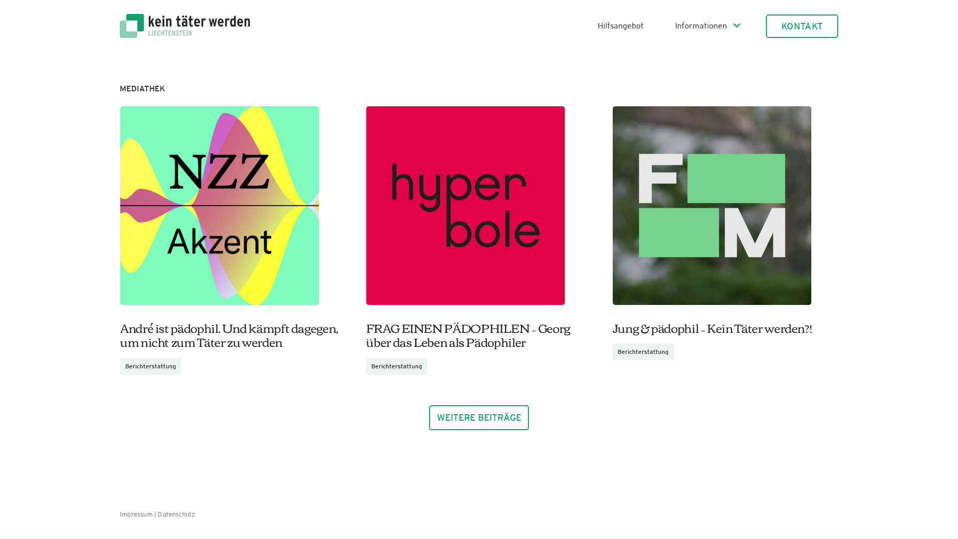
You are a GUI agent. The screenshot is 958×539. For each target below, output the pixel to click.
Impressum (136, 514)
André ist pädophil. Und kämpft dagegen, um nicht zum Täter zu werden (229, 334)
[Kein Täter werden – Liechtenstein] (185, 17)
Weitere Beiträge (479, 417)
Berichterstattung (150, 366)
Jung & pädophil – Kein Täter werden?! (712, 327)
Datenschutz (176, 514)
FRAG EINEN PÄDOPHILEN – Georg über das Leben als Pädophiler (468, 334)
